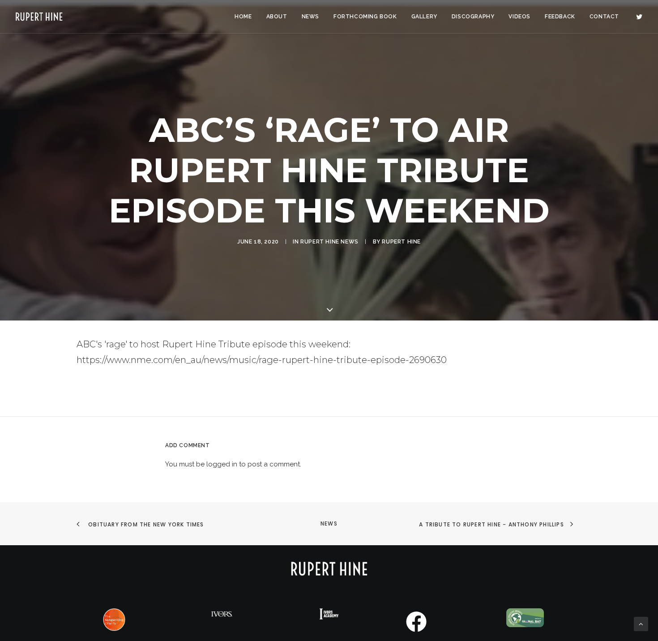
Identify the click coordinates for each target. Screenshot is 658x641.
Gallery (424, 16)
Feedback (560, 16)
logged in (221, 464)
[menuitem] (243, 16)
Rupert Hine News (329, 242)
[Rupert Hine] (39, 16)
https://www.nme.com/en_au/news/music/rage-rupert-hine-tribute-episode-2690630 (262, 360)
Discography (473, 16)
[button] (639, 16)
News (310, 16)
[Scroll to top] (641, 624)
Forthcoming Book (365, 16)
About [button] (276, 16)
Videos (519, 16)
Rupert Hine (401, 242)
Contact (604, 16)
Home (243, 16)
